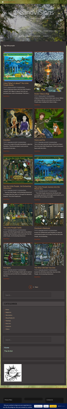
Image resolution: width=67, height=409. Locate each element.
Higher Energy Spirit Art (52, 31)
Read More (6, 96)
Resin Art (8, 323)
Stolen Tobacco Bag (41, 94)
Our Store (36, 36)
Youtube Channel (24, 36)
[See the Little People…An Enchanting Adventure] (18, 169)
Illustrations (9, 315)
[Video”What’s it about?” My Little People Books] (18, 66)
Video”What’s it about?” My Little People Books (16, 84)
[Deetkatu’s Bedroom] (49, 215)
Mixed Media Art (10, 318)
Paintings (8, 320)
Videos (8, 329)
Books (7, 309)
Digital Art (8, 312)
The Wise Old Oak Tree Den (44, 268)
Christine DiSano (21, 87)
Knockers (6, 140)
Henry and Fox (39, 140)
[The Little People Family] (18, 214)
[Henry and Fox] (49, 123)
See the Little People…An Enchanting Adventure (17, 187)
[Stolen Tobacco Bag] (49, 71)
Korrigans (7, 268)
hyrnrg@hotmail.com (9, 2)
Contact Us (50, 400)
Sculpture (8, 326)
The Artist (16, 31)
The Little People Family (12, 228)
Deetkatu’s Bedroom (42, 228)
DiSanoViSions (33, 12)
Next (36, 287)
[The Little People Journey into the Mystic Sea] (49, 170)
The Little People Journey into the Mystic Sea (47, 188)
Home (8, 31)
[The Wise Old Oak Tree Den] (49, 254)
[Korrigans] (18, 254)
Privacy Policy (8, 400)
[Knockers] (18, 123)
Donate (46, 36)
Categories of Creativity (32, 31)
